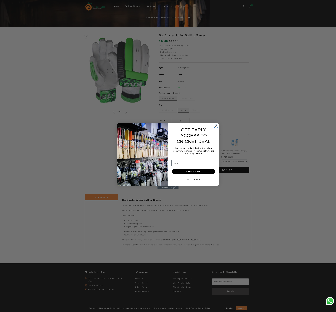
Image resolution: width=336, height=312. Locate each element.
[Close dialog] (216, 126)
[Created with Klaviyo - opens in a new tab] (168, 187)
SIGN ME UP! (194, 171)
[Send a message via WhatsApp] (330, 301)
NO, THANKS (193, 179)
